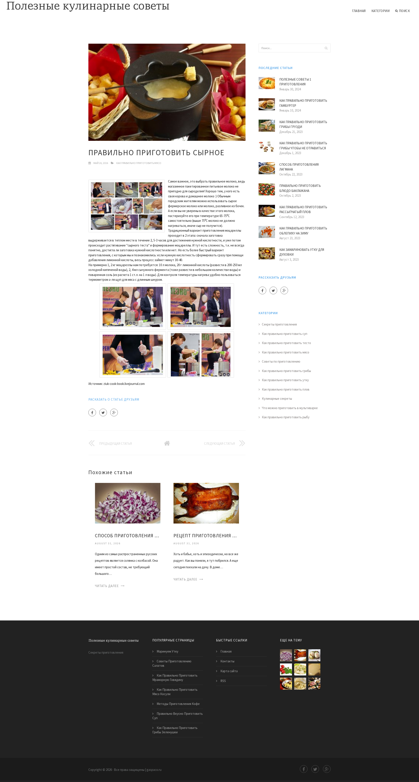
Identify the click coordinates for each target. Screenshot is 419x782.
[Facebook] (92, 412)
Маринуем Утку (167, 651)
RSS (223, 681)
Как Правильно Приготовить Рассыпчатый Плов (303, 209)
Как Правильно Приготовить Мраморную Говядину (174, 677)
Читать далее (107, 586)
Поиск (404, 11)
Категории (380, 11)
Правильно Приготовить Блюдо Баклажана (300, 188)
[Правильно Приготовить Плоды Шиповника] (286, 669)
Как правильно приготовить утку (285, 380)
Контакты (227, 661)
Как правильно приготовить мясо (138, 163)
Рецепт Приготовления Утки (206, 536)
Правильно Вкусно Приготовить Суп (177, 715)
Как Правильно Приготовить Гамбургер (303, 103)
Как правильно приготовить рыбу (285, 417)
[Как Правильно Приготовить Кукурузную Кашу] (286, 684)
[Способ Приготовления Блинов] (314, 669)
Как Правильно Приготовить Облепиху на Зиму (303, 230)
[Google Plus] (114, 412)
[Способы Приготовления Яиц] (314, 655)
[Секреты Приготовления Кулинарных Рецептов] (300, 669)
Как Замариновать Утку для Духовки (301, 252)
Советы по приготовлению (281, 361)
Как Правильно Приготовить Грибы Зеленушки (174, 730)
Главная (359, 11)
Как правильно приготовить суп (284, 334)
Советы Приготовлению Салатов (171, 663)
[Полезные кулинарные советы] (88, 7)
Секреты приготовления (279, 324)
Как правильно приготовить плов (285, 389)
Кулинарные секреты (277, 398)
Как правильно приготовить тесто (286, 343)
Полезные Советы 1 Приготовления (295, 81)
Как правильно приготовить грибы (286, 371)
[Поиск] (326, 48)
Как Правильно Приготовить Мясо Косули (174, 691)
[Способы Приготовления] (314, 684)
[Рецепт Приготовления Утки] (206, 503)
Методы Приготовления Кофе (178, 704)
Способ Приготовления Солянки (127, 536)
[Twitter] (103, 412)
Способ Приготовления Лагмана (299, 167)
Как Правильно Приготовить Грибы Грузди (303, 124)
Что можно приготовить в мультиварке (290, 408)
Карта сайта (229, 671)
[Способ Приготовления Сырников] (300, 684)
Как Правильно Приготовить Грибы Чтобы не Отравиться (303, 145)
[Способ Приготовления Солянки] (127, 503)
